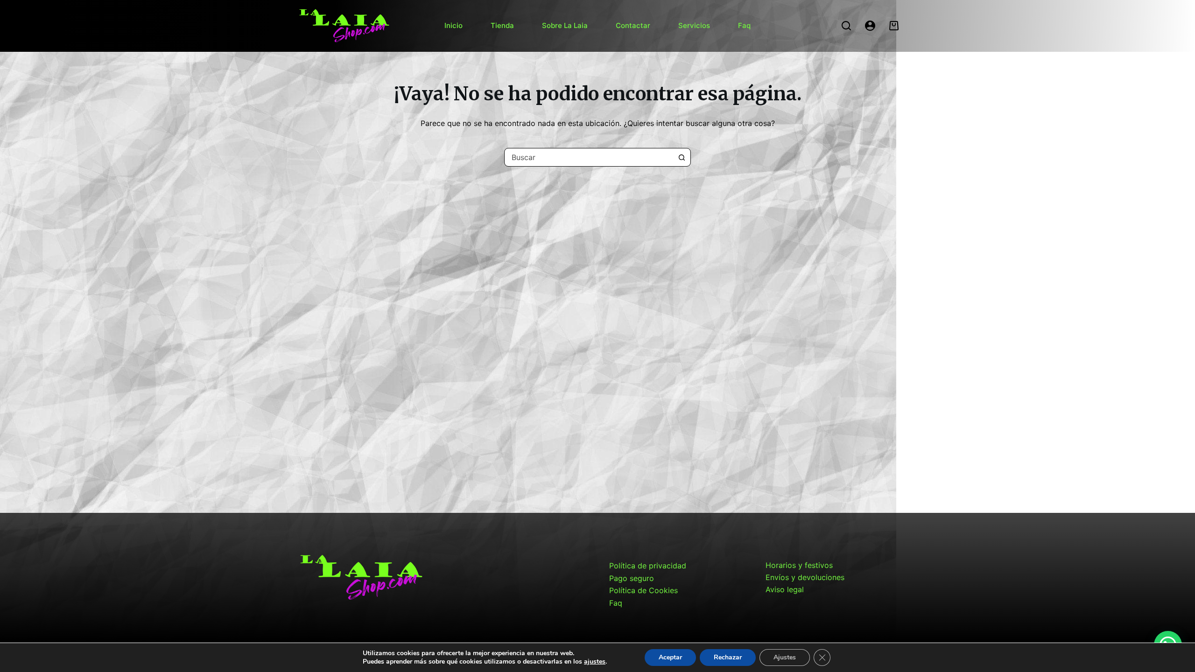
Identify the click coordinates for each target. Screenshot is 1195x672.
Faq (744, 25)
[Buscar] (846, 25)
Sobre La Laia (565, 25)
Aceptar (670, 657)
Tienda (502, 25)
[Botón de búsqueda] (681, 157)
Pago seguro (631, 578)
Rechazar (728, 657)
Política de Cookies (643, 590)
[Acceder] (870, 26)
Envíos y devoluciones (805, 577)
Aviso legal (785, 589)
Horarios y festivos (799, 565)
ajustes (594, 662)
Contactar (633, 25)
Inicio (453, 25)
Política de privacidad (647, 565)
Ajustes (784, 657)
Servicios (694, 25)
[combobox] (589, 157)
